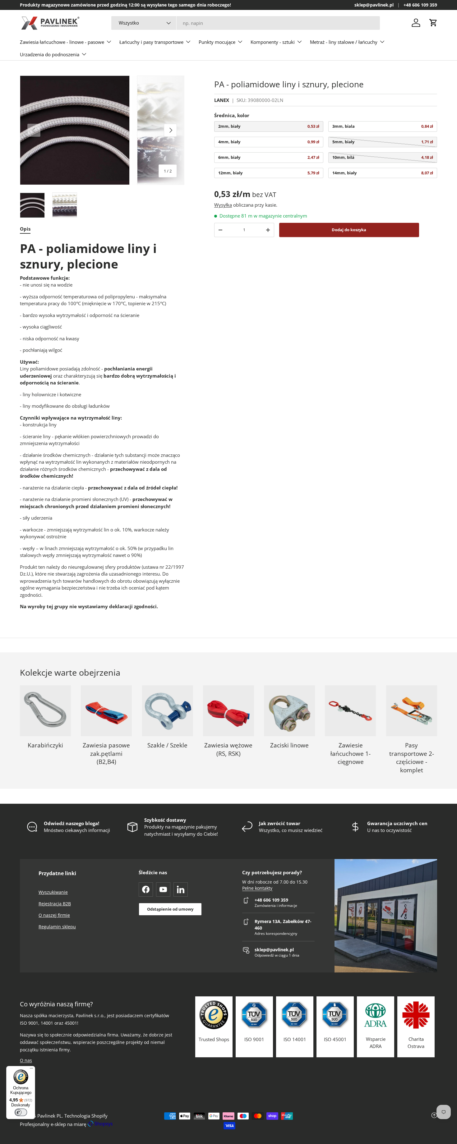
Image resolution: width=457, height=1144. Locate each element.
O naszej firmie (54, 915)
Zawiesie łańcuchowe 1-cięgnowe (350, 753)
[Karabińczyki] (45, 710)
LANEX (221, 100)
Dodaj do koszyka (349, 229)
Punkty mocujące (217, 42)
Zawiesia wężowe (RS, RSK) (228, 749)
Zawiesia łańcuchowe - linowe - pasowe (62, 42)
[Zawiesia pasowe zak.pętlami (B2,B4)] (106, 710)
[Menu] (31, 1069)
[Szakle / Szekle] (167, 710)
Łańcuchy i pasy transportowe (151, 42)
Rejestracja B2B (55, 904)
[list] (102, 130)
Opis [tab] (25, 229)
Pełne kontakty (257, 888)
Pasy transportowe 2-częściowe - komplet (411, 757)
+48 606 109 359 (420, 5)
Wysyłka (223, 205)
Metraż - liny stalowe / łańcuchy (343, 42)
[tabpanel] (102, 425)
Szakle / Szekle (167, 745)
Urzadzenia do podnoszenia (49, 54)
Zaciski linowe (289, 745)
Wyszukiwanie (53, 892)
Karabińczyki (45, 745)
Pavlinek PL (49, 1116)
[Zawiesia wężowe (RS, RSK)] (228, 710)
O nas (26, 1060)
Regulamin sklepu (57, 927)
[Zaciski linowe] (289, 710)
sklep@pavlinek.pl (374, 5)
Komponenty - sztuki (273, 42)
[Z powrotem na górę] (367, 1120)
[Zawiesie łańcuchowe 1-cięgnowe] (350, 710)
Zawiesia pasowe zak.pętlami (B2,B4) (106, 753)
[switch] (21, 1112)
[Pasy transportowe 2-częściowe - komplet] (411, 710)
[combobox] (245, 23)
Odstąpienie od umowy (170, 909)
